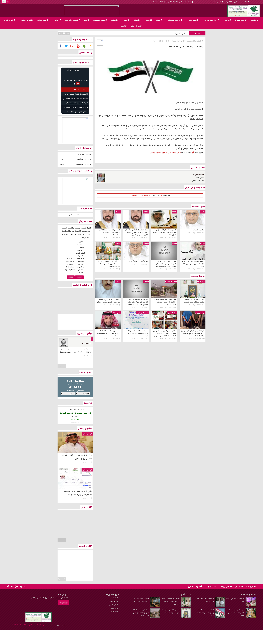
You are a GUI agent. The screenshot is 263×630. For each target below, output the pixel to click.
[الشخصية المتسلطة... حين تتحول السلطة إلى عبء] (155, 606)
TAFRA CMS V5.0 (17, 625)
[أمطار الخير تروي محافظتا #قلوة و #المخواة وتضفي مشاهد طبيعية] (155, 617)
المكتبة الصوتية (113, 604)
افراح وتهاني (26, 20)
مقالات (113, 20)
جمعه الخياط (198, 174)
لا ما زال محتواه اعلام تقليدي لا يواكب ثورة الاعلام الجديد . (70, 265)
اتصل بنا (62, 602)
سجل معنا (198, 152)
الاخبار (238, 586)
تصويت (79, 277)
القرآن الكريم (9, 20)
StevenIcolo (86, 343)
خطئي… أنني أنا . (180, 33)
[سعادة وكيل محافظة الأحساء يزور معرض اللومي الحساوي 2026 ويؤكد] (186, 606)
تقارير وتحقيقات (99, 20)
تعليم (123, 26)
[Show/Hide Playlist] (84, 84)
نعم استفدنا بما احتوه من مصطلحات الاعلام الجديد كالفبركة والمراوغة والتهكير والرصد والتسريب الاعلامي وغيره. (80, 257)
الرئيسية (244, 2)
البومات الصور (194, 586)
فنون (125, 20)
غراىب (226, 20)
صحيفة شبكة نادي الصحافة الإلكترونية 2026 (36, 625)
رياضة (147, 20)
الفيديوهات (224, 586)
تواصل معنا (114, 608)
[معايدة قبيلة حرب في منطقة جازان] (251, 606)
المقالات (115, 598)
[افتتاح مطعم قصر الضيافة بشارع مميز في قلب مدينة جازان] (220, 617)
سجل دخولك (186, 152)
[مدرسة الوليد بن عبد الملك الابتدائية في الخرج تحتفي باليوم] (251, 617)
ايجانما (56, 20)
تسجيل (228, 2)
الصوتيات (210, 586)
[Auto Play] (78, 83)
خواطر (135, 20)
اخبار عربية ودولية (210, 20)
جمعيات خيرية (240, 20)
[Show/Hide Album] (84, 83)
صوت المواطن (42, 20)
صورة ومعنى (135, 26)
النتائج (71, 277)
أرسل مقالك (114, 611)
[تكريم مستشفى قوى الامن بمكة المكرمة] (220, 606)
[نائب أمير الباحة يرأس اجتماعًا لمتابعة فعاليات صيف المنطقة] (186, 617)
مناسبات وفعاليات (174, 20)
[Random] (81, 83)
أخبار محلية (192, 20)
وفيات (158, 20)
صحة (86, 20)
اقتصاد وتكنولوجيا (71, 20)
